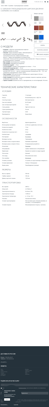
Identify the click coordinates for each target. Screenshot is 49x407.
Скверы (2, 370)
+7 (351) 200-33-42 (10, 358)
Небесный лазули (41, 41)
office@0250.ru (4, 362)
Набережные (3, 374)
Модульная (28, 158)
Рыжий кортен (40, 32)
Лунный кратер (35, 41)
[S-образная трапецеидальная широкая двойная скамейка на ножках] (16, 34)
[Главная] (24, 1)
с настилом (28, 134)
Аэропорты (27, 374)
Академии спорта (28, 370)
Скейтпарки (27, 371)
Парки (2, 369)
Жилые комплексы (4, 371)
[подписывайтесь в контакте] (45, 2)
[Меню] (2, 1)
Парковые (27, 146)
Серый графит (35, 23)
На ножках (28, 136)
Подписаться (24, 393)
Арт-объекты (3, 375)
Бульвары (27, 369)
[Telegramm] (47, 2)
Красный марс (35, 32)
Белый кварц (40, 23)
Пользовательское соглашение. (9, 396)
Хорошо (7, 399)
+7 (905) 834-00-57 (9, 357)
